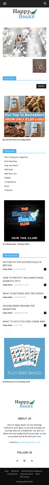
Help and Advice (11, 165)
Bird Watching (10, 161)
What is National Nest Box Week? (23, 293)
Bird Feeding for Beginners (16, 157)
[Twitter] (32, 461)
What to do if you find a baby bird (24, 321)
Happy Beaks (7, 269)
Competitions (10, 182)
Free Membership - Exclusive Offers (16, 244)
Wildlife (7, 177)
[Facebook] (17, 461)
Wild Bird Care (10, 173)
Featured (8, 190)
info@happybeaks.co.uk (29, 442)
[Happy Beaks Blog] (24, 14)
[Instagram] (24, 461)
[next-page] (8, 331)
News (6, 186)
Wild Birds (8, 169)
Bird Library (24, 477)
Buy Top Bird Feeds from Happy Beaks (17, 140)
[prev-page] (4, 331)
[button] (4, 3)
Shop (7, 471)
